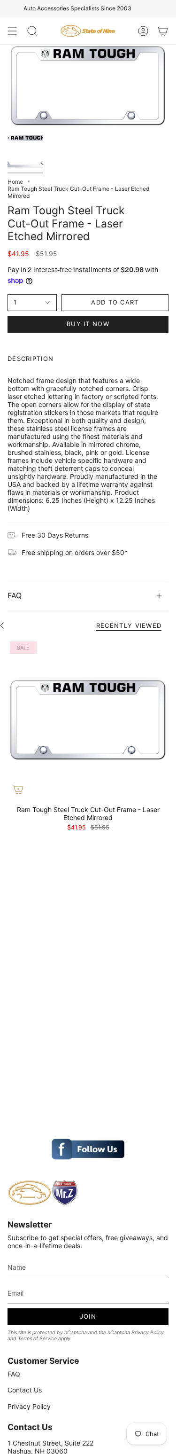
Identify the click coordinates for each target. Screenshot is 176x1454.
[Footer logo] (43, 1192)
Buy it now (88, 324)
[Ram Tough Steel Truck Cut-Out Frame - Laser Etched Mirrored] (88, 719)
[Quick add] (18, 789)
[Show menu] (12, 31)
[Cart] (163, 31)
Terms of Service (37, 1339)
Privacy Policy (147, 1332)
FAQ (15, 595)
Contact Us (25, 1390)
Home (15, 181)
